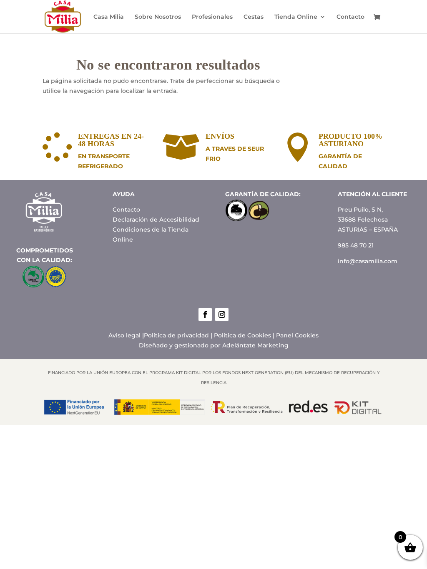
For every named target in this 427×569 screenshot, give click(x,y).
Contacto (350, 17)
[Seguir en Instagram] (222, 314)
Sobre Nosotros (158, 17)
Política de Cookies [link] (242, 335)
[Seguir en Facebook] (205, 314)
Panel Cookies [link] (297, 335)
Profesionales (212, 17)
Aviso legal (124, 335)
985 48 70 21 (356, 245)
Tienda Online (295, 17)
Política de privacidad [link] (176, 335)
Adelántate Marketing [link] (255, 345)
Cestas (254, 17)
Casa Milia (108, 17)
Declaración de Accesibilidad (156, 219)
